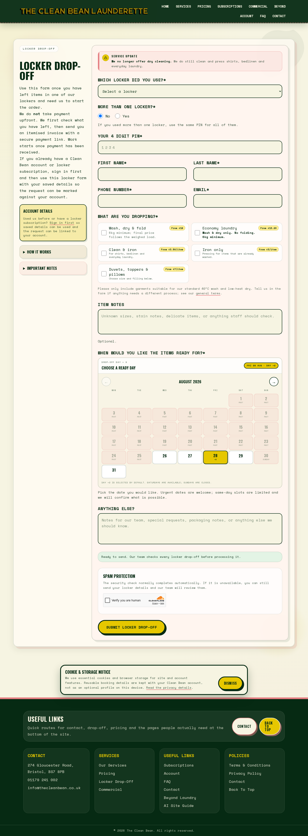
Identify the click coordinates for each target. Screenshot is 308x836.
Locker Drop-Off (116, 781)
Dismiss (230, 683)
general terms (208, 293)
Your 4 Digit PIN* (120, 136)
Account (246, 16)
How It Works (39, 252)
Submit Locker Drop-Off (131, 627)
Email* (201, 190)
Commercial (258, 6)
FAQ (263, 16)
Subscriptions (229, 6)
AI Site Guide (179, 805)
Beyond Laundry (180, 797)
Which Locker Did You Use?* (132, 80)
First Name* (112, 163)
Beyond (280, 6)
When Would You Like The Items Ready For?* (151, 353)
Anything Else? (116, 509)
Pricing (204, 6)
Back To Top (269, 726)
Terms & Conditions (249, 765)
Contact (279, 16)
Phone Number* (115, 190)
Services (183, 6)
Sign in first (62, 222)
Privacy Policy (245, 773)
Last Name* (206, 163)
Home (165, 6)
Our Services (113, 765)
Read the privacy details (169, 687)
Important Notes (42, 268)
